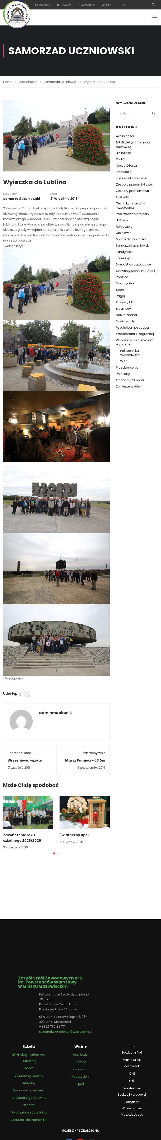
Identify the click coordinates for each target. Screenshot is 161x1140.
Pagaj (120, 296)
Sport (120, 290)
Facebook (43, 5)
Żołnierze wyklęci (129, 386)
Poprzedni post (19, 753)
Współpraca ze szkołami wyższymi (135, 342)
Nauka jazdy (125, 321)
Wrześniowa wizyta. (25, 760)
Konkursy (123, 258)
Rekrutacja (124, 226)
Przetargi (123, 374)
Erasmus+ (123, 309)
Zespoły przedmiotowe (134, 184)
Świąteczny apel (74, 835)
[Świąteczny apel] (85, 812)
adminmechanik (55, 712)
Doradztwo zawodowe (133, 264)
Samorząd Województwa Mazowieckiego (132, 1108)
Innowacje (124, 172)
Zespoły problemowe (132, 191)
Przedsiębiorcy (127, 367)
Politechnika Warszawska (130, 353)
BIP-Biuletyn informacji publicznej (133, 144)
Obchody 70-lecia (130, 380)
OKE (132, 1081)
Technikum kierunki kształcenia (130, 205)
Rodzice (122, 277)
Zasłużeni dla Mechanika (29, 1120)
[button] (54, 853)
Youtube (65, 5)
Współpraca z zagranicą (135, 334)
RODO (29, 1068)
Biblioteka (123, 153)
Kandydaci (124, 252)
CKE (132, 1073)
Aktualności (28, 82)
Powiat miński (132, 1052)
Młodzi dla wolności (131, 239)
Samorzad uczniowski (60, 82)
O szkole (122, 197)
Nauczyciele (125, 283)
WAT (123, 361)
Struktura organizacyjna (29, 1098)
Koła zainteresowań (131, 178)
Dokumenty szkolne (28, 1076)
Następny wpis (94, 753)
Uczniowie (123, 233)
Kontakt (106, 5)
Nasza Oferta (126, 165)
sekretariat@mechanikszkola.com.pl (65, 1032)
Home (8, 82)
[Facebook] (27, 694)
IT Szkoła (122, 220)
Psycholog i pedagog (132, 327)
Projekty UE (124, 302)
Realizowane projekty (132, 214)
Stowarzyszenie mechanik (136, 271)
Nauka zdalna (126, 315)
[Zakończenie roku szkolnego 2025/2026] (28, 812)
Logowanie (87, 5)
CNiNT (120, 159)
